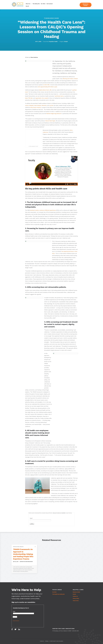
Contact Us (75, 596)
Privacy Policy (76, 598)
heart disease (37, 105)
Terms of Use (76, 600)
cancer (27, 105)
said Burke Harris (59, 96)
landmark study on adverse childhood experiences (43, 210)
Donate (74, 594)
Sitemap (46, 641)
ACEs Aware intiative (35, 107)
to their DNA (46, 84)
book (26, 98)
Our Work (43, 3)
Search (27, 6)
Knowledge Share (52, 18)
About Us (28, 3)
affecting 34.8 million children (70, 78)
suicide (51, 105)
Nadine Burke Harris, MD (45, 90)
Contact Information (16, 620)
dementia (44, 105)
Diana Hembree (34, 57)
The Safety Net (36, 3)
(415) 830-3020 (75, 630)
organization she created (41, 98)
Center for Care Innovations (26, 561)
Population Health (53, 41)
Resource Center (85, 4)
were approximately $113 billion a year (47, 86)
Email (31, 518)
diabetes (31, 105)
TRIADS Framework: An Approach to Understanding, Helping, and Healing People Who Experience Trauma (23, 554)
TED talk (30, 98)
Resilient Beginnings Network (53, 113)
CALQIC (66, 41)
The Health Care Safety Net (58, 594)
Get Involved (50, 3)
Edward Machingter (50, 120)
